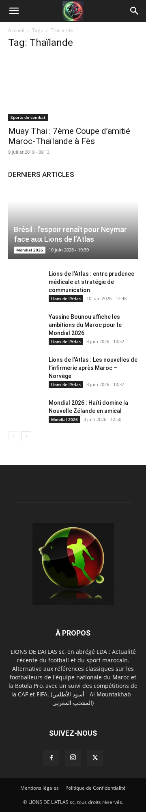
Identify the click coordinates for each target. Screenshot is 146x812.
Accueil (16, 30)
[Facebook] (51, 758)
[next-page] (26, 436)
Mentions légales (39, 787)
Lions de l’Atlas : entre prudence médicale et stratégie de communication (91, 282)
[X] (95, 758)
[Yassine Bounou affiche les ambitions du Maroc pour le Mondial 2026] (24, 325)
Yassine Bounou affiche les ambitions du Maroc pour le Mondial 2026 (85, 325)
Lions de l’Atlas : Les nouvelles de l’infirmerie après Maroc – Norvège (93, 368)
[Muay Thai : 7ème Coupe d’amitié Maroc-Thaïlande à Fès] (73, 89)
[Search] (134, 11)
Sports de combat (28, 117)
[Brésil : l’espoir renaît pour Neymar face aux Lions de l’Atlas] (73, 223)
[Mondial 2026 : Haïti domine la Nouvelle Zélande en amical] (24, 411)
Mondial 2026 (29, 250)
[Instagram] (73, 758)
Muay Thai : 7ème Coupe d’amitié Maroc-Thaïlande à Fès (69, 136)
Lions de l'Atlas (66, 298)
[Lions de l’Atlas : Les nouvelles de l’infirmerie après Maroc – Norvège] (24, 368)
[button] (14, 11)
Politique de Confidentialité (95, 787)
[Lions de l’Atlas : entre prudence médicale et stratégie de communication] (24, 282)
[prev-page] (13, 436)
